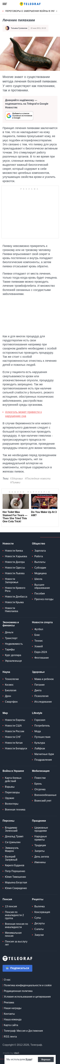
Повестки (40, 777)
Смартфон (11, 701)
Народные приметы (40, 838)
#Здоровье (16, 478)
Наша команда (12, 1019)
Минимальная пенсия (13, 934)
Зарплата (40, 550)
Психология (41, 696)
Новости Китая (14, 742)
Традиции (40, 845)
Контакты (9, 1013)
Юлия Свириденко (16, 888)
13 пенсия (11, 906)
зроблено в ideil (11, 1053)
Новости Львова (14, 573)
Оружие (9, 798)
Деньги (9, 632)
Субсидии (40, 567)
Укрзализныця (13, 660)
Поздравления (43, 759)
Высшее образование (42, 586)
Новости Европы (15, 720)
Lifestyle (37, 713)
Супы (37, 917)
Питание (39, 684)
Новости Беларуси (16, 748)
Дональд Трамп (14, 836)
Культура (39, 742)
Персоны (8, 820)
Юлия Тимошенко (15, 876)
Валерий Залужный (11, 858)
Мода (37, 731)
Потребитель (42, 725)
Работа (38, 556)
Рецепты (37, 899)
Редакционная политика (18, 991)
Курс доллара (13, 655)
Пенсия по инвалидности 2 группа (14, 915)
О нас (7, 979)
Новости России (14, 731)
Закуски (39, 935)
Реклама (9, 1002)
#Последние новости (38, 478)
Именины (40, 862)
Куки (29, 1059)
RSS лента (10, 1036)
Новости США (13, 725)
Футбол (38, 629)
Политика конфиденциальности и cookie (28, 985)
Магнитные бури (44, 754)
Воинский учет (42, 800)
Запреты (39, 851)
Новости (8, 543)
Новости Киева (14, 550)
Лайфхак (39, 748)
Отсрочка (39, 789)
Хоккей (38, 646)
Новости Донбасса (16, 596)
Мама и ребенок (44, 679)
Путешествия (42, 737)
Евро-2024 (40, 652)
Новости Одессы (15, 567)
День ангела (41, 856)
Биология (10, 690)
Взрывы (10, 786)
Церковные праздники (41, 829)
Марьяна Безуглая (16, 882)
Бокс (37, 635)
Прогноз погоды (43, 599)
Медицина (40, 573)
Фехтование (41, 657)
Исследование (43, 701)
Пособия (39, 593)
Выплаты (39, 562)
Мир (5, 713)
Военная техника (15, 809)
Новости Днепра (15, 562)
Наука (6, 672)
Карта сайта (11, 1025)
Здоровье (38, 672)
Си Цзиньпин (12, 842)
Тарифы (10, 649)
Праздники (39, 820)
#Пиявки (15, 482)
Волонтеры (11, 803)
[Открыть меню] (5, 4)
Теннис (38, 640)
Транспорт (11, 638)
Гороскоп (39, 720)
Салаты (39, 929)
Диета (37, 690)
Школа (38, 579)
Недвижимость (14, 643)
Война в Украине (13, 771)
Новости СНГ (13, 737)
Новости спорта (42, 622)
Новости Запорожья (11, 580)
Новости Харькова (16, 556)
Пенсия (7, 899)
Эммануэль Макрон (12, 849)
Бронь (38, 783)
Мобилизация (40, 771)
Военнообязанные (45, 795)
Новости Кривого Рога (15, 589)
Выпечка (39, 906)
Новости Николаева (11, 610)
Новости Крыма (14, 602)
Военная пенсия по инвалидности (16, 925)
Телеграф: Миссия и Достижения (23, 1030)
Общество (38, 543)
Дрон (8, 696)
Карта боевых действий (13, 779)
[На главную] (30, 4)
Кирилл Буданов (14, 865)
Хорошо (45, 1059)
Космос (9, 684)
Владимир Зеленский (11, 829)
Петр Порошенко (15, 871)
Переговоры (12, 792)
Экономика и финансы (11, 624)
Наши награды (12, 1008)
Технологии (12, 679)
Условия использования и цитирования (27, 996)
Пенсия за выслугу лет (16, 943)
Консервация (42, 912)
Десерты (39, 923)
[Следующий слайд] (57, 11)
